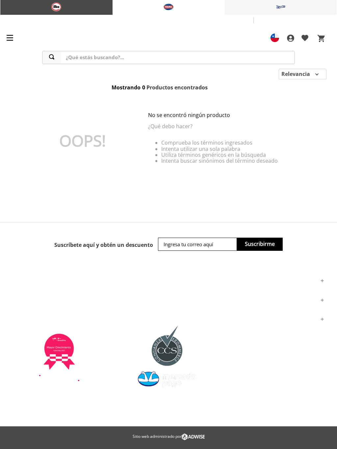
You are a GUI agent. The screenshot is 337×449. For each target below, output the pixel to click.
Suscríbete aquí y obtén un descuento (103, 245)
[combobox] (168, 57)
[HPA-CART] (290, 38)
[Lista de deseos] (304, 39)
